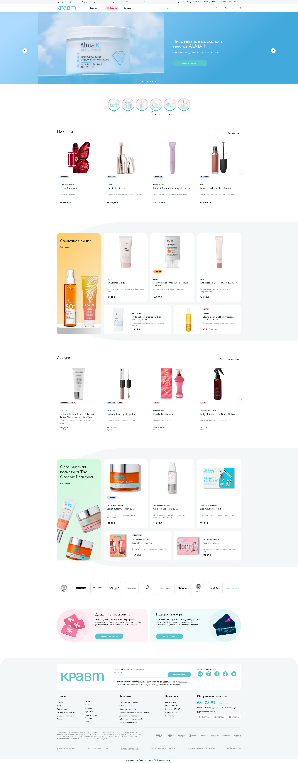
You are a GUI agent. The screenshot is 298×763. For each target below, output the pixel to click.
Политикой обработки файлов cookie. (231, 744)
